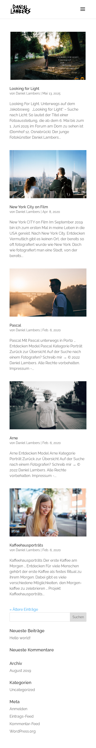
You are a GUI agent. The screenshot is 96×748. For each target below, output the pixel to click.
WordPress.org (23, 731)
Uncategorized (22, 690)
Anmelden (18, 709)
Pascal (15, 325)
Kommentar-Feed (25, 724)
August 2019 (20, 670)
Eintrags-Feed (22, 716)
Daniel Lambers (28, 93)
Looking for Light (24, 88)
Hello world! (20, 638)
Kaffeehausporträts (26, 545)
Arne (14, 438)
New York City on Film (29, 207)
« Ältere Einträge (24, 609)
